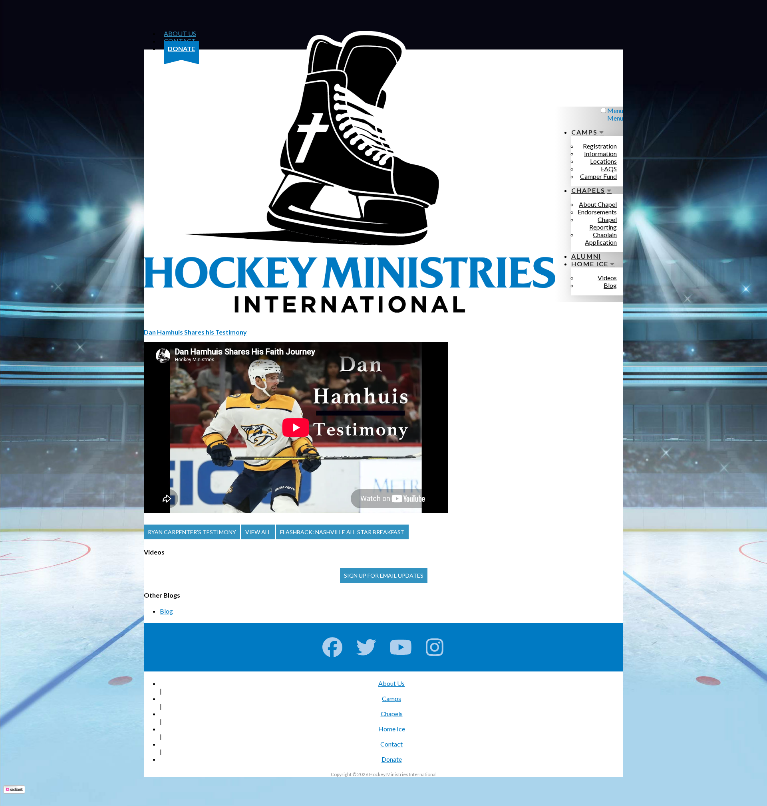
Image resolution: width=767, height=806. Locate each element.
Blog (166, 611)
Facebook (332, 647)
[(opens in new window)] (14, 791)
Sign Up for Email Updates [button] (383, 575)
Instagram (434, 647)
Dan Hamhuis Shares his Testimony (195, 332)
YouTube (400, 647)
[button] (192, 532)
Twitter (366, 647)
